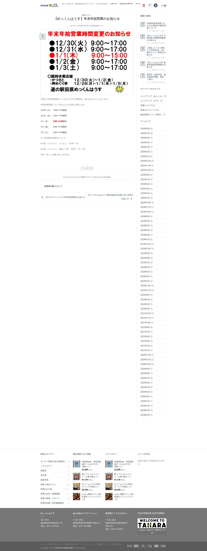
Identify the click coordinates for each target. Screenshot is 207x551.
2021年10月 (146, 322)
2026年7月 (145, 133)
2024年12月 (146, 202)
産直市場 (44, 479)
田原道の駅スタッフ (97, 26)
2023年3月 (145, 276)
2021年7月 (145, 331)
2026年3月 (145, 147)
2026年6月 (145, 137)
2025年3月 (145, 193)
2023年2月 (145, 281)
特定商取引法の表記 (72, 544)
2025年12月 (146, 161)
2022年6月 (145, 299)
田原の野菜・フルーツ (50, 498)
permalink (106, 177)
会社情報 (100, 544)
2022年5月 (145, 304)
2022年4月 (145, 308)
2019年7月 (145, 405)
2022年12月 (146, 285)
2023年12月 (146, 244)
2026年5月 (145, 142)
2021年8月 (145, 327)
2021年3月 (145, 345)
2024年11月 (146, 207)
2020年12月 (146, 355)
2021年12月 (146, 313)
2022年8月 (145, 294)
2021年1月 (145, 350)
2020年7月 (145, 378)
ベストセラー (46, 466)
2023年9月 (145, 253)
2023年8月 (145, 258)
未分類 (43, 475)
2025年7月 (145, 179)
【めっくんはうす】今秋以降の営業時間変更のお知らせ (156, 37)
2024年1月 (145, 239)
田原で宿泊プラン (48, 484)
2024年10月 (146, 211)
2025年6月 (145, 184)
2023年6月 (145, 267)
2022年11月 (146, 290)
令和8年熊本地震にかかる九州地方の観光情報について (156, 25)
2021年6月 (145, 336)
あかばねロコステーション (84, 4)
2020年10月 (146, 364)
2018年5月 (145, 410)
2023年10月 (146, 248)
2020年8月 (145, 373)
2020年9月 (145, 368)
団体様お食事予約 (126, 4)
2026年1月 (145, 156)
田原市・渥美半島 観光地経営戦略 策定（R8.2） (156, 76)
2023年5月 (145, 271)
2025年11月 (146, 165)
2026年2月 (145, 151)
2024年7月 (145, 221)
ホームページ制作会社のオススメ (52, 544)
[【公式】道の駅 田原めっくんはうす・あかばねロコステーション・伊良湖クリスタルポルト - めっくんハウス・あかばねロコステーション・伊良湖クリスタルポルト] (50, 5)
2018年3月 (145, 415)
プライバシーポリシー (87, 544)
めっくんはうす (67, 4)
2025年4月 (145, 188)
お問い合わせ (116, 544)
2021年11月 (146, 318)
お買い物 (113, 4)
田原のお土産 (46, 489)
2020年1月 (145, 401)
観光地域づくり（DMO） (151, 114)
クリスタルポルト (102, 4)
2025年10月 (146, 170)
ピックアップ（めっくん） (152, 96)
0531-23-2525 (52, 526)
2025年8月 (145, 174)
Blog (138, 4)
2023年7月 (145, 262)
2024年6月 (145, 225)
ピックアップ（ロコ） (150, 100)
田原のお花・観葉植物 (50, 493)
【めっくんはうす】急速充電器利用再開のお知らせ (156, 64)
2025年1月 (145, 198)
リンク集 (107, 544)
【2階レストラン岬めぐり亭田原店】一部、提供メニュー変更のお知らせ (156, 51)
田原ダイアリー (87, 15)
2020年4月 (145, 392)
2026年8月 (145, 128)
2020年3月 (145, 396)
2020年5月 (145, 387)
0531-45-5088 (85, 526)
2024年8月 (145, 216)
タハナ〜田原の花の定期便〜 (53, 461)
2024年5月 (145, 230)
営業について (146, 105)
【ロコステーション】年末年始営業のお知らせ (64, 197)
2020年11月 (146, 359)
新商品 (43, 470)
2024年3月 (145, 234)
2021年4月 (145, 341)
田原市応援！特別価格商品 (52, 503)
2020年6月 (145, 382)
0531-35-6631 (117, 529)
